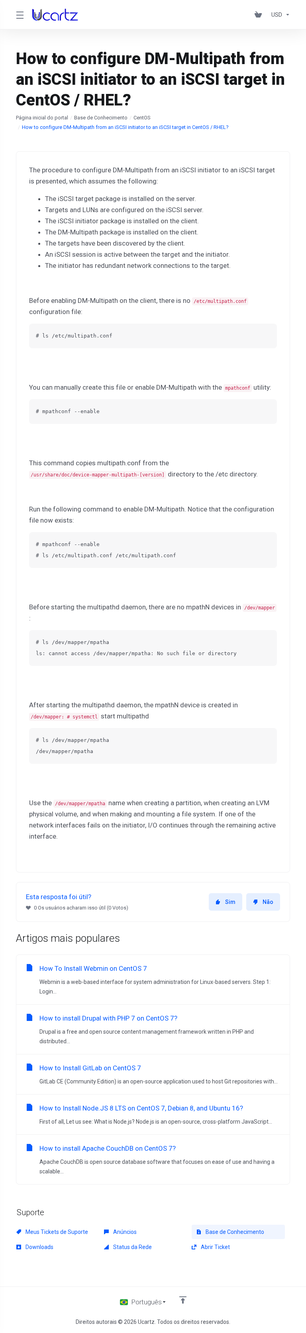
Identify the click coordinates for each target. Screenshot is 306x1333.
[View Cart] (259, 15)
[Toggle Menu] (19, 14)
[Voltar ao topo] (183, 1300)
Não (268, 902)
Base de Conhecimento (101, 118)
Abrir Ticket (215, 1247)
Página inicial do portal (42, 118)
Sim (230, 902)
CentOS (142, 118)
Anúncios (124, 1232)
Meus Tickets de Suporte (56, 1232)
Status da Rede (132, 1247)
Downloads (38, 1247)
